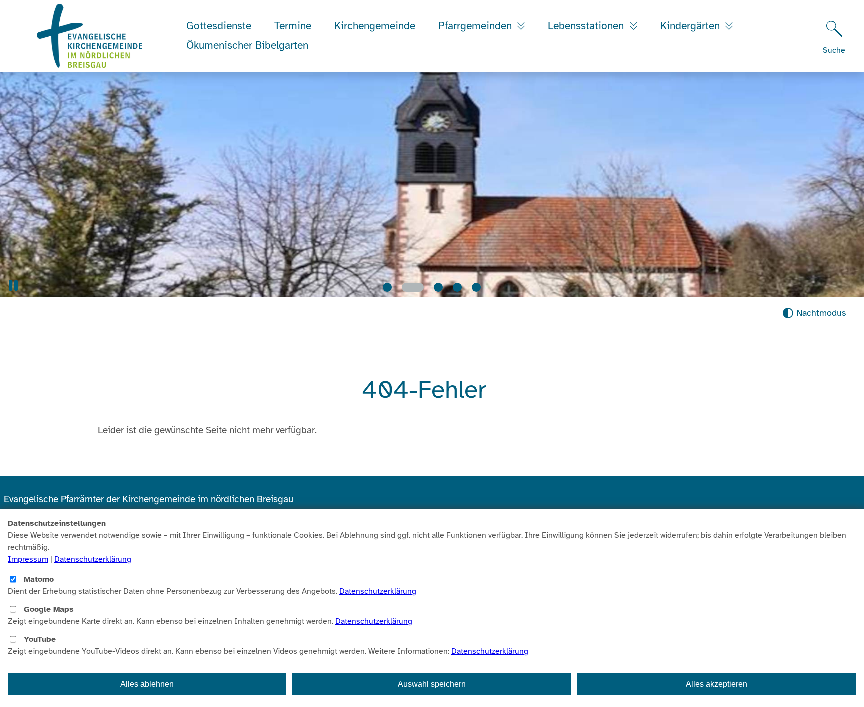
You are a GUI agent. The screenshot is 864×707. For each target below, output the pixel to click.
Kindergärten (691, 26)
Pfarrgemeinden (476, 26)
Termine (293, 26)
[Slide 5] (476, 287)
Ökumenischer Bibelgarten (247, 45)
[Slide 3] (432, 287)
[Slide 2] (406, 287)
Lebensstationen (587, 26)
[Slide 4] (457, 287)
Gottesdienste (219, 26)
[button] (13, 285)
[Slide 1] (387, 287)
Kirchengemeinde (375, 26)
